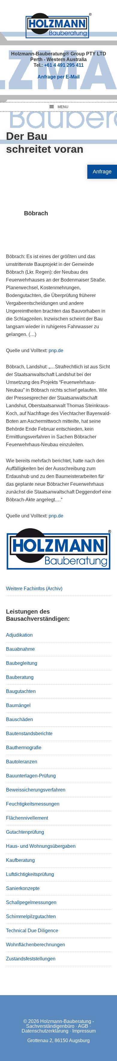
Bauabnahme (20, 649)
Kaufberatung (20, 860)
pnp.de (56, 350)
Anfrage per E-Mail (59, 76)
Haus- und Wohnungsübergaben (41, 846)
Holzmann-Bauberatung (59, 25)
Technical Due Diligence (32, 930)
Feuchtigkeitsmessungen (32, 803)
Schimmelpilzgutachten (31, 916)
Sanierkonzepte (23, 888)
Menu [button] (63, 107)
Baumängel (18, 705)
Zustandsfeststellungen (31, 958)
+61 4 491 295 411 (64, 65)
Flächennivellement (27, 818)
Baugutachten (21, 691)
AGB (83, 1026)
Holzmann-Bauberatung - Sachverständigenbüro (60, 1024)
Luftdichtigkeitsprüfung (30, 874)
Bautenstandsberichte (29, 733)
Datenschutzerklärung (45, 1030)
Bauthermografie (23, 747)
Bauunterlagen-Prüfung (31, 775)
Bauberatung (20, 677)
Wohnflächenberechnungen (35, 944)
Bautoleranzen (21, 761)
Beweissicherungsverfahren (35, 789)
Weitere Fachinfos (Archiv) (34, 588)
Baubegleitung (21, 663)
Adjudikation (19, 635)
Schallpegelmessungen (31, 902)
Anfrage (102, 172)
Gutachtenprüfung (25, 832)
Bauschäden (19, 719)
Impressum (84, 1030)
